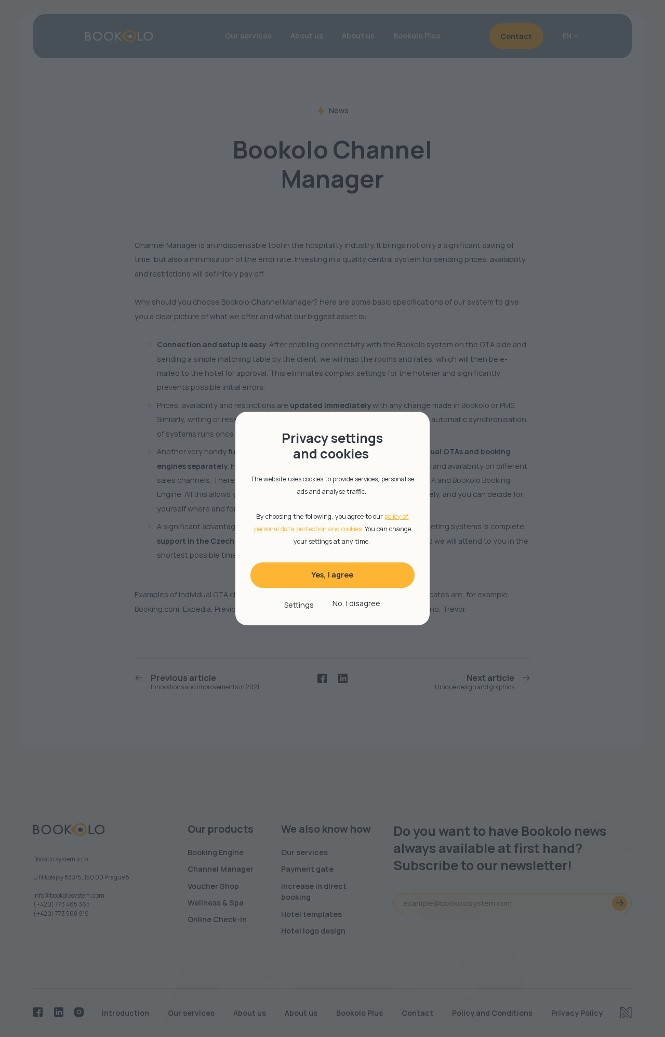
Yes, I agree (332, 575)
